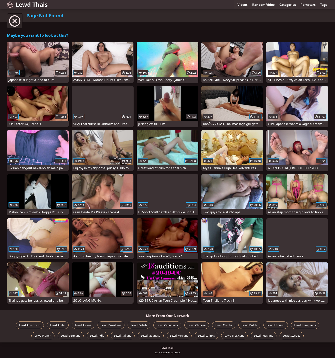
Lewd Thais (32, 5)
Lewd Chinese (197, 325)
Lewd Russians (263, 335)
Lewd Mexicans (234, 335)
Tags (323, 5)
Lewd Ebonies (276, 325)
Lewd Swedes (291, 335)
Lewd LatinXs (206, 335)
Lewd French (43, 335)
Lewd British (139, 325)
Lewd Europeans (305, 325)
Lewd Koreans (179, 335)
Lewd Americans (30, 325)
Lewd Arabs (57, 325)
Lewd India (97, 335)
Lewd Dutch (249, 325)
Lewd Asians (83, 325)
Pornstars (308, 5)
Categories (287, 5)
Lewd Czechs (223, 325)
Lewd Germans (70, 335)
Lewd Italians (122, 335)
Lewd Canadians (167, 325)
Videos (242, 5)
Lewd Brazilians (111, 325)
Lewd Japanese (150, 335)
